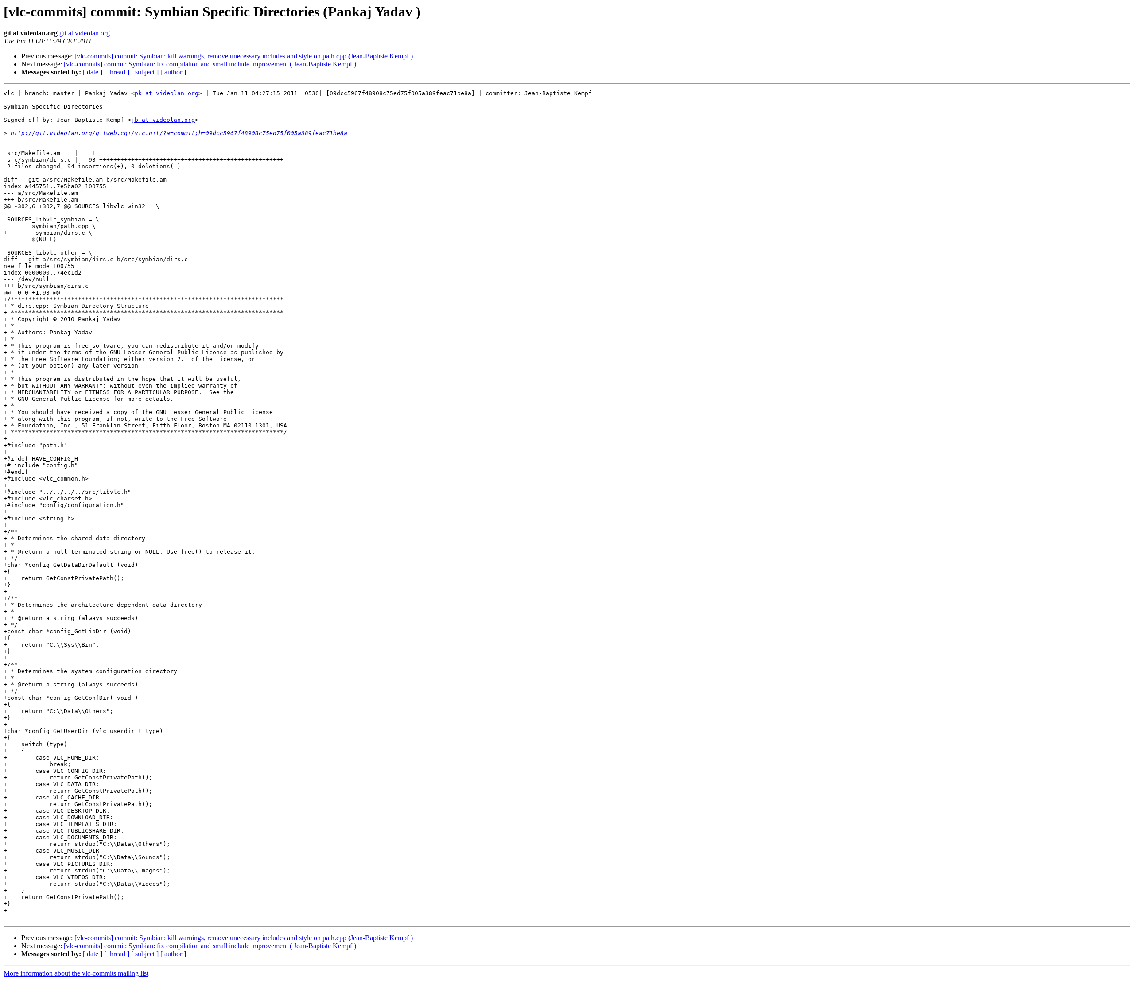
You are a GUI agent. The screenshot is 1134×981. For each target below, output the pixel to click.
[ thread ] (116, 72)
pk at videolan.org (166, 93)
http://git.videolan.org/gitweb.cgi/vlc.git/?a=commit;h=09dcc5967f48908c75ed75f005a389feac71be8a (179, 133)
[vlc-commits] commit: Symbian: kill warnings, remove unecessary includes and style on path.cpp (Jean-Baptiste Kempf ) (243, 56)
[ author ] (173, 72)
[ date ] (92, 72)
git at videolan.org (84, 33)
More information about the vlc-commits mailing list (76, 973)
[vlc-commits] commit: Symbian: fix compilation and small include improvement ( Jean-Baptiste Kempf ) (210, 64)
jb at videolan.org (163, 119)
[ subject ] (145, 72)
